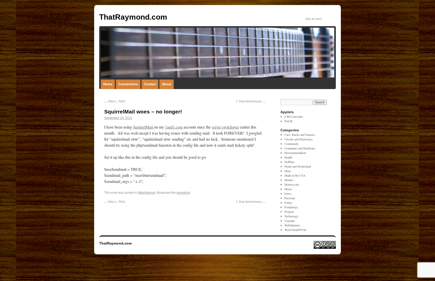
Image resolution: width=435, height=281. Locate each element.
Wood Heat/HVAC (295, 230)
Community (291, 144)
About (166, 84)
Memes (288, 180)
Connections (128, 84)
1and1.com (174, 127)
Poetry (288, 202)
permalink (183, 192)
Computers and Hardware (299, 148)
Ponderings (291, 207)
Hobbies (289, 162)
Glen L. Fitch (114, 101)
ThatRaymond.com (133, 17)
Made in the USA (295, 175)
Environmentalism (295, 153)
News (288, 193)
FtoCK (288, 121)
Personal (289, 198)
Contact (150, 84)
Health (288, 157)
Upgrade (289, 221)
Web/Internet (146, 192)
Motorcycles (291, 184)
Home (107, 84)
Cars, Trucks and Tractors (299, 135)
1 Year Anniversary (250, 101)
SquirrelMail (143, 127)
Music (288, 189)
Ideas (287, 171)
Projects (289, 212)
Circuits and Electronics (298, 139)
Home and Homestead (297, 166)
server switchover (225, 127)
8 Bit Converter (293, 116)
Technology (291, 216)
